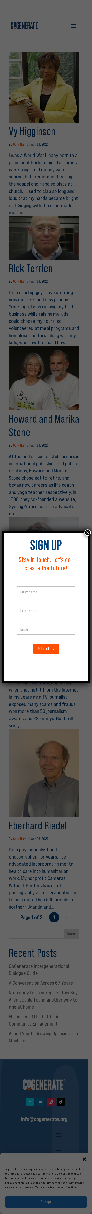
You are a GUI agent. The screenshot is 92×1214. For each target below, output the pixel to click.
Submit (43, 648)
